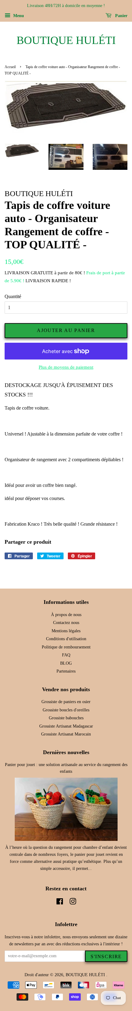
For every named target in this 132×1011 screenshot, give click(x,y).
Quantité (13, 296)
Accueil (10, 67)
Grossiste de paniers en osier (66, 701)
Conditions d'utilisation (66, 639)
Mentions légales (66, 631)
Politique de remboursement (66, 647)
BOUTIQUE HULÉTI (66, 40)
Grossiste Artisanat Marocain (66, 734)
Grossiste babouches (66, 718)
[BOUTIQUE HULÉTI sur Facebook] (59, 902)
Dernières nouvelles (66, 752)
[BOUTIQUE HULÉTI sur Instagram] (72, 902)
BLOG (66, 663)
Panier (120, 15)
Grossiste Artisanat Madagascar (66, 726)
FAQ (66, 655)
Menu (18, 15)
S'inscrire (106, 956)
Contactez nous (66, 622)
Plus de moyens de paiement (66, 367)
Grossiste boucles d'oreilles (66, 710)
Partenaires (66, 671)
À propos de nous (66, 614)
